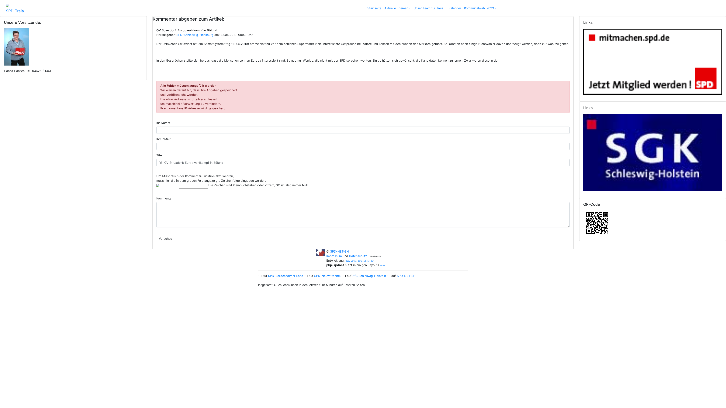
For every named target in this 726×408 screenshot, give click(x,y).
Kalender (455, 8)
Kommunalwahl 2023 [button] (479, 8)
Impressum (334, 256)
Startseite (374, 8)
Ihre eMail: (163, 139)
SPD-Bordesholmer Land (285, 276)
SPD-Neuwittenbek (327, 276)
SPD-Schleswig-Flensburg (194, 35)
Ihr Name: (163, 123)
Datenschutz (358, 256)
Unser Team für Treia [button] (428, 8)
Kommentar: (164, 198)
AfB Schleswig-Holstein (369, 276)
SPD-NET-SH (339, 251)
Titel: (159, 155)
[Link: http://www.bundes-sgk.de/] (652, 152)
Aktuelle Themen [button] (396, 8)
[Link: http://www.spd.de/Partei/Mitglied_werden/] (652, 61)
